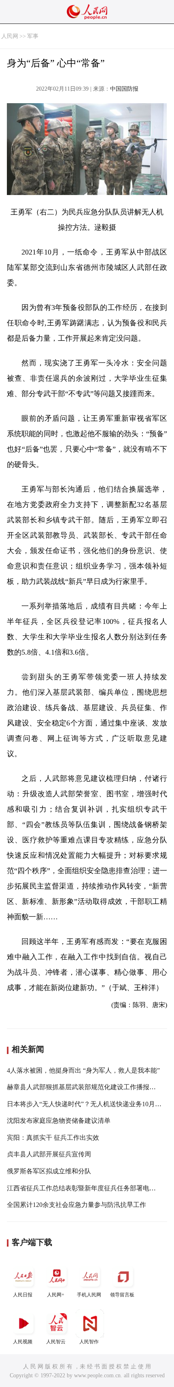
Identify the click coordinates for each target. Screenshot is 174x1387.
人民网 (9, 36)
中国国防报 (124, 89)
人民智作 (89, 1342)
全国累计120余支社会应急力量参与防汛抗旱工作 (76, 1204)
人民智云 (56, 1342)
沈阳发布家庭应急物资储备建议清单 (58, 1120)
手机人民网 (89, 1295)
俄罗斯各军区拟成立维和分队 (49, 1171)
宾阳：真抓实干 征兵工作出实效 (53, 1137)
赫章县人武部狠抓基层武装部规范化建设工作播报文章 (84, 1087)
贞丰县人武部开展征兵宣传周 (49, 1154)
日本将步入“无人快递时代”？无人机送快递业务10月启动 (87, 1104)
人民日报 (22, 1295)
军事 (32, 36)
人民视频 (22, 1342)
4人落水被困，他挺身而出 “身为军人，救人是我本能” (83, 1070)
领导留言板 (122, 1295)
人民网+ (55, 1295)
